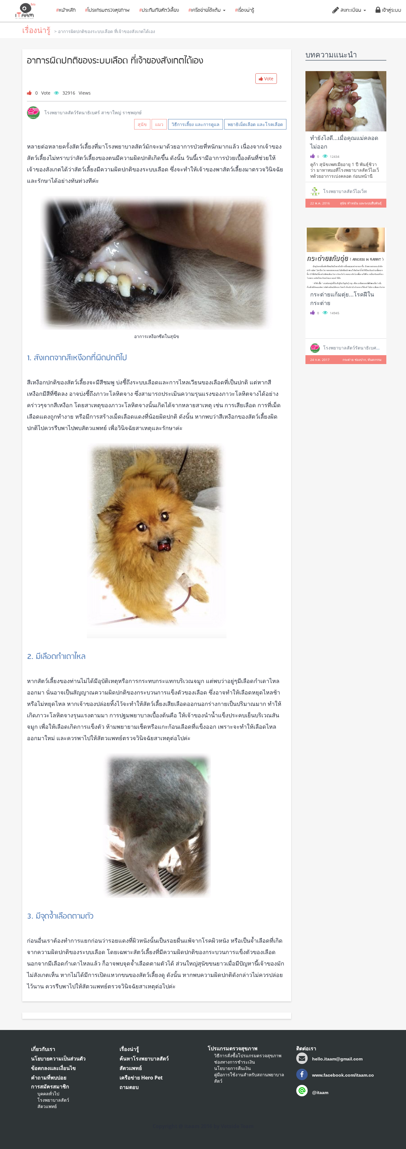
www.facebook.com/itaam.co (342, 1075)
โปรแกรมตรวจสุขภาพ (107, 10)
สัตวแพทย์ (47, 1106)
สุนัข (142, 124)
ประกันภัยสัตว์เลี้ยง (159, 10)
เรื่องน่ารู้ (244, 10)
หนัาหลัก (65, 10)
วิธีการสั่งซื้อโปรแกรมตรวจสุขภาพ (247, 1056)
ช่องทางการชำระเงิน (234, 1062)
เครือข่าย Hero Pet (141, 1077)
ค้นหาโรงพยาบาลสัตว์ (144, 1058)
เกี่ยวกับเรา (43, 1049)
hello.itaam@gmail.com (337, 1058)
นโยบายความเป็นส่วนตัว (58, 1058)
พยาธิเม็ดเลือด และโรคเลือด (255, 124)
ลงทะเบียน (351, 10)
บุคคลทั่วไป (48, 1094)
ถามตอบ (129, 1087)
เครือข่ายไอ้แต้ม (205, 10)
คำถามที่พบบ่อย (48, 1077)
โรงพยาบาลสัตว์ (53, 1100)
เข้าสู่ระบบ (390, 10)
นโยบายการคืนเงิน (232, 1068)
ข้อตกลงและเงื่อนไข (53, 1068)
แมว (159, 124)
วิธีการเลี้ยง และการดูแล (195, 124)
